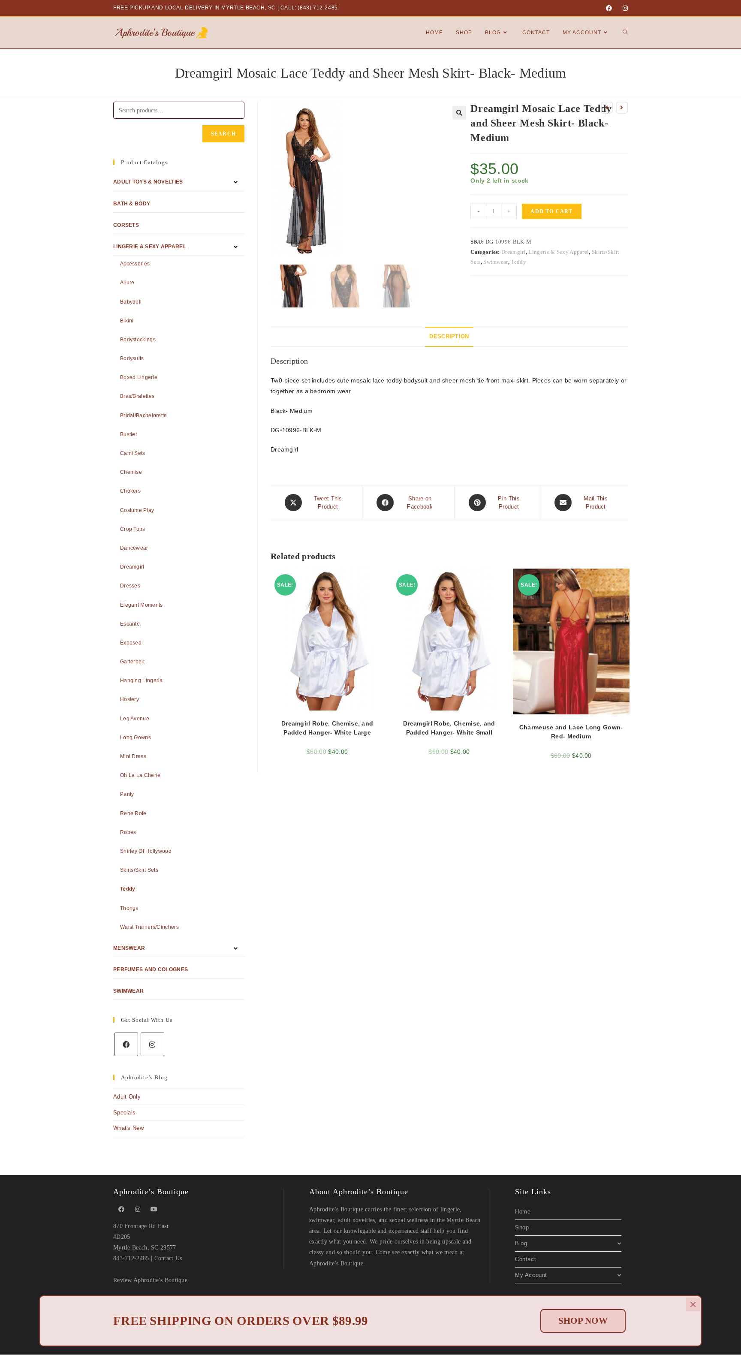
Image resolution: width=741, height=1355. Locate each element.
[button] (459, 113)
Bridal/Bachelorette (143, 416)
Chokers (130, 491)
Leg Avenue (134, 719)
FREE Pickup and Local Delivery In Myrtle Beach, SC (194, 8)
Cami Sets (132, 453)
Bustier (128, 434)
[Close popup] (693, 1304)
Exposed (131, 643)
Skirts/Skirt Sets (139, 870)
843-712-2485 (131, 1258)
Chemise (131, 472)
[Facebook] (608, 8)
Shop (522, 1227)
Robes (128, 832)
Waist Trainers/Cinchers (149, 927)
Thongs (129, 908)
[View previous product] (607, 108)
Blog (521, 1243)
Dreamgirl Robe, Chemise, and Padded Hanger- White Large (327, 728)
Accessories (135, 264)
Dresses (130, 586)
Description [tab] (449, 337)
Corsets (126, 225)
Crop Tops (132, 529)
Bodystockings (138, 340)
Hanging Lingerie (141, 681)
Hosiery (129, 699)
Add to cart (551, 211)
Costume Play (137, 510)
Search (223, 134)
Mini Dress (133, 756)
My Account (531, 1275)
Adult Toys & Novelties (148, 182)
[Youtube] (154, 1209)
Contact (525, 1259)
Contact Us (168, 1258)
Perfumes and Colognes (150, 970)
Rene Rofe (133, 813)
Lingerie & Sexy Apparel (558, 252)
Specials (124, 1112)
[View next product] (622, 108)
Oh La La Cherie (140, 775)
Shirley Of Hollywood (146, 851)
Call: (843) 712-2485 (309, 8)
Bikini (127, 321)
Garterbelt (132, 662)
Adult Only (127, 1096)
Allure (127, 283)
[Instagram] (624, 8)
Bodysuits (132, 358)
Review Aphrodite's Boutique (150, 1280)
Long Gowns (135, 738)
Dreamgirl (513, 252)
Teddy (518, 262)
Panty (127, 794)
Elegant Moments (141, 605)
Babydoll (131, 302)
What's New (128, 1128)
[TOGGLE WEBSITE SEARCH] (625, 32)
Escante (130, 624)
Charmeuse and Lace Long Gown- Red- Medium (571, 732)
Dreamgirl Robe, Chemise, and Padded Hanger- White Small (449, 728)
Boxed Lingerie (138, 377)
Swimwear (495, 262)
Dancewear (134, 548)
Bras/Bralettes (137, 396)
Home (522, 1211)
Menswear (129, 948)
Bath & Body (131, 204)
